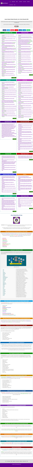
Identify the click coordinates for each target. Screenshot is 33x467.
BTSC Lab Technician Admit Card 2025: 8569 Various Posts (9, 92)
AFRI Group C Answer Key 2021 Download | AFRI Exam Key (25, 97)
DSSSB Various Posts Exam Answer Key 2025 (23, 82)
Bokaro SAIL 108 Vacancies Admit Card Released (7, 101)
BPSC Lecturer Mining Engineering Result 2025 (24, 41)
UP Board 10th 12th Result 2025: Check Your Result (24, 46)
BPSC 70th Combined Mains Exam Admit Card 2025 (8, 98)
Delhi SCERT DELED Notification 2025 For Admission (8, 176)
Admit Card (14, 461)
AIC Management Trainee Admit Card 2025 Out (7, 100)
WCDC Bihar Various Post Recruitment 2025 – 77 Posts (8, 38)
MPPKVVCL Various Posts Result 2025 (23, 42)
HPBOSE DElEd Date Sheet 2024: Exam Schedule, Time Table (9, 161)
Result (11, 461)
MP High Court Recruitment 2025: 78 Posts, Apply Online (9, 57)
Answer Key (17, 461)
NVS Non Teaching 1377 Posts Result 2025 (23, 39)
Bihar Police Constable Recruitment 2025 (7, 45)
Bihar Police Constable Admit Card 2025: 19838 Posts (8, 82)
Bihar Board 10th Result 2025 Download (6, 131)
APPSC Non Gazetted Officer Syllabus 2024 (23, 176)
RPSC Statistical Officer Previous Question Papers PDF (8, 208)
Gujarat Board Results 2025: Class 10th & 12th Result (8, 132)
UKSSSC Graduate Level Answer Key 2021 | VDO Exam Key (25, 99)
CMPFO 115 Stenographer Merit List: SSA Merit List (24, 49)
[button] (15, 4)
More (27, 461)
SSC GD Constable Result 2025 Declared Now (23, 48)
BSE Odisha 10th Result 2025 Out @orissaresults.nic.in (8, 127)
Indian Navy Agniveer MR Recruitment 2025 (7, 42)
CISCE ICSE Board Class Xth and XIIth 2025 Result (8, 128)
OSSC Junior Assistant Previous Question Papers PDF (8, 209)
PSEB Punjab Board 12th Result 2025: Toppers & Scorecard (9, 125)
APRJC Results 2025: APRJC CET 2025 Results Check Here (25, 37)
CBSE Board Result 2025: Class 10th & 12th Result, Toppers (9, 126)
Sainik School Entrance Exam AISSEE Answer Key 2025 (25, 83)
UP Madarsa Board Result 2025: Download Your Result (8, 130)
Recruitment (8, 461)
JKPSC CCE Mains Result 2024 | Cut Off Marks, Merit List (25, 72)
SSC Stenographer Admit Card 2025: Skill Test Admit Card (9, 94)
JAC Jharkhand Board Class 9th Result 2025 (7, 134)
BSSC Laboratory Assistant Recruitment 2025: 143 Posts (8, 67)
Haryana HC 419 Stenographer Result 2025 (23, 36)
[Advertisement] (16, 11)
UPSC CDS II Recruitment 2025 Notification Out (7, 48)
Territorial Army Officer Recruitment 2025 (7, 61)
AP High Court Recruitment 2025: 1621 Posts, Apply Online (9, 59)
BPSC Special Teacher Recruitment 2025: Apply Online (8, 43)
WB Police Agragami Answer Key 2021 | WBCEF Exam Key (25, 93)
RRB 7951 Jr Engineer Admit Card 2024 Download (8, 102)
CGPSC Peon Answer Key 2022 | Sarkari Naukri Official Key (25, 112)
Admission (21, 461)
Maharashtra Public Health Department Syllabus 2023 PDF (25, 180)
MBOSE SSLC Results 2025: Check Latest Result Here (8, 135)
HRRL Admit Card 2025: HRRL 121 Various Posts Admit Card (9, 96)
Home (6, 461)
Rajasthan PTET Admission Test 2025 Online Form (8, 179)
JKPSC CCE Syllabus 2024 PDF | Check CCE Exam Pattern (25, 179)
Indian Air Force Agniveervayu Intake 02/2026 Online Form (9, 40)
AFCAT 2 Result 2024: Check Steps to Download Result (24, 61)
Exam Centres (24, 461)
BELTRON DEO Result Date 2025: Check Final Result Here (25, 44)
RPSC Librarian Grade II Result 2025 (22, 43)
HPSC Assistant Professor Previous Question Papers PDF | (9, 203)
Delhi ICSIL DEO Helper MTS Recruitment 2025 (7, 66)
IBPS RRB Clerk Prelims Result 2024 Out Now (23, 63)
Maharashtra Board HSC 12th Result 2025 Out (23, 40)
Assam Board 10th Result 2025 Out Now (6, 129)
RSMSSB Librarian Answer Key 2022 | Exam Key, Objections (25, 103)
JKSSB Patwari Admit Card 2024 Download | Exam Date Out (9, 115)
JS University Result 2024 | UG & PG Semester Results (24, 131)
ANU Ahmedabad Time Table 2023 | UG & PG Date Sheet (8, 162)
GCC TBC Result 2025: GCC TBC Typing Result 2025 (24, 57)
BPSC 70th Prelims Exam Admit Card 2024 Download (8, 104)
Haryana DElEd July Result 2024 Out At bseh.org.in (24, 59)
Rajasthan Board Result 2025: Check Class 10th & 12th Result (9, 133)
